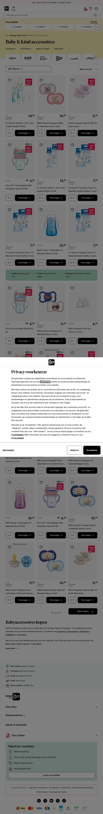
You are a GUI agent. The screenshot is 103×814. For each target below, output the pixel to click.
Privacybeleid (17, 438)
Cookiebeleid (17, 435)
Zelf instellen (8, 450)
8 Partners (45, 382)
